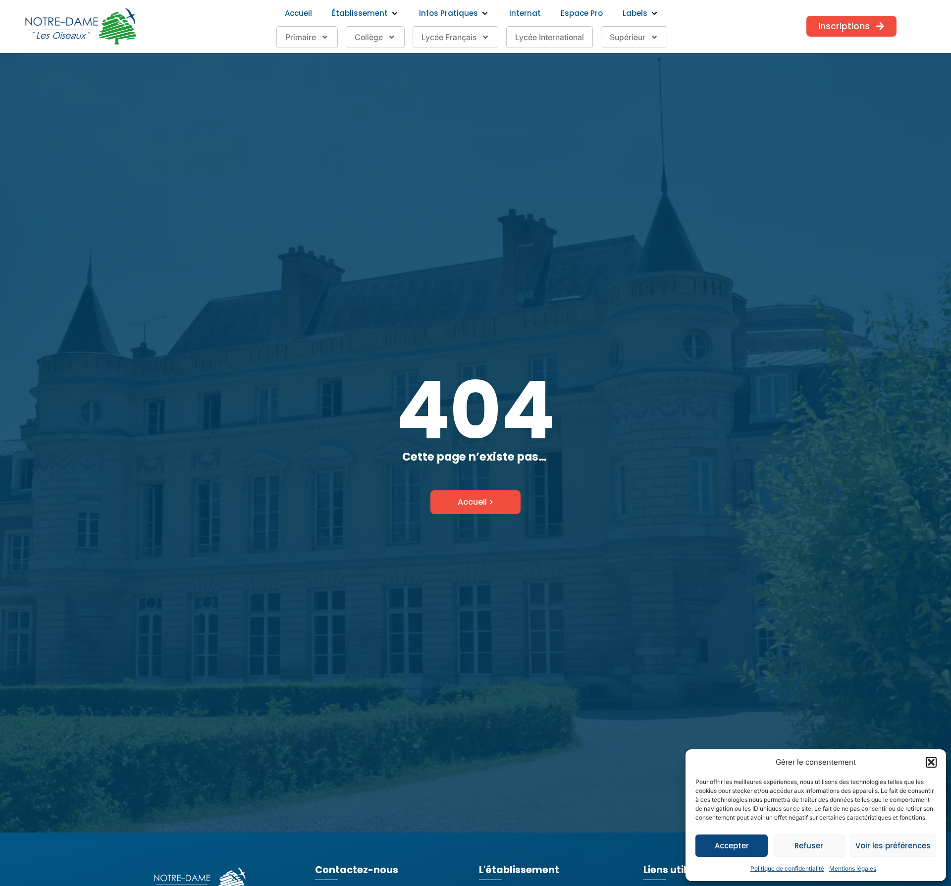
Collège (369, 37)
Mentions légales (852, 868)
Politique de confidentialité (787, 868)
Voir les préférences (893, 845)
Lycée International (549, 37)
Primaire (300, 37)
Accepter (732, 845)
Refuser (808, 845)
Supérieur (627, 37)
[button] (931, 762)
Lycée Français (449, 37)
